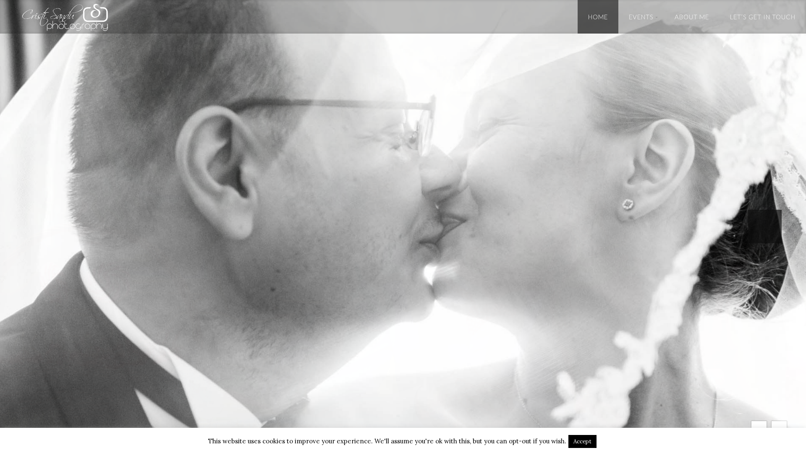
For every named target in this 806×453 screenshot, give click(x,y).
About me (692, 17)
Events (641, 17)
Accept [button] (582, 441)
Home (598, 17)
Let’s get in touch (763, 17)
